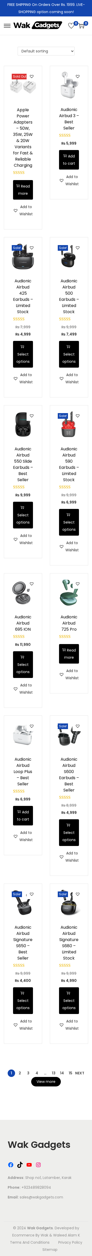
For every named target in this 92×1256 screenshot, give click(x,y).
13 (53, 1073)
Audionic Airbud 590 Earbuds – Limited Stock (69, 464)
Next (79, 1073)
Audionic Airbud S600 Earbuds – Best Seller (69, 774)
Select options (23, 358)
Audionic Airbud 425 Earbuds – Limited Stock (23, 296)
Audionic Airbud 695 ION (23, 623)
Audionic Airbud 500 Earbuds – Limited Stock (69, 296)
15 (70, 1073)
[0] (71, 26)
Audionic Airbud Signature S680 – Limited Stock (68, 942)
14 (62, 1073)
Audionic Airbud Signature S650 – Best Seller (22, 942)
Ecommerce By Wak (30, 1235)
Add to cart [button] (69, 160)
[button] (32, 76)
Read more (24, 190)
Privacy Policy (70, 1242)
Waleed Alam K (66, 1235)
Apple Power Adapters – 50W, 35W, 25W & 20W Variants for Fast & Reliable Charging (23, 137)
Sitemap (49, 1249)
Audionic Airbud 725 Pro (69, 623)
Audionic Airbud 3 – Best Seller (69, 119)
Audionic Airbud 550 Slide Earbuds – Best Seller (23, 464)
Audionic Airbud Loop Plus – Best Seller (23, 771)
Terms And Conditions (30, 1242)
